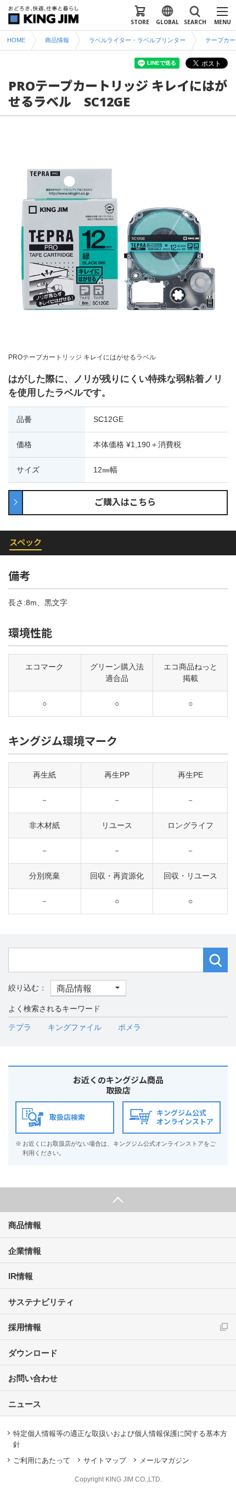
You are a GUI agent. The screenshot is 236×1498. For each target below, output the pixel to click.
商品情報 (24, 1225)
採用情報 (24, 1327)
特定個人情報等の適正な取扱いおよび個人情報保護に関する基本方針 (120, 1439)
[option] (118, 245)
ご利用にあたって (41, 1460)
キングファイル (75, 1027)
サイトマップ (104, 1460)
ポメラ (129, 1027)
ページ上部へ (118, 1199)
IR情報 (20, 1276)
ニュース (24, 1404)
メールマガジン (164, 1460)
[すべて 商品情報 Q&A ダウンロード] (67, 987)
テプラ (19, 1027)
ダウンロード (33, 1353)
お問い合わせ (33, 1378)
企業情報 (24, 1250)
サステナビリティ (41, 1301)
